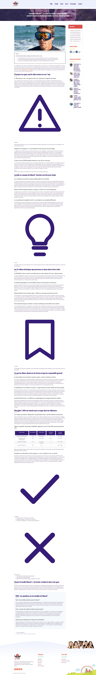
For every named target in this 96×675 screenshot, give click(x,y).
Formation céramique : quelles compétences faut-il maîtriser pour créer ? (77, 98)
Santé (61, 4)
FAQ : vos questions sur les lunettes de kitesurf (75, 41)
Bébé (51, 4)
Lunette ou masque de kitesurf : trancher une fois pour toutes (75, 32)
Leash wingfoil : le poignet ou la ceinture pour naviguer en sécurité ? (77, 106)
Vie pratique (73, 4)
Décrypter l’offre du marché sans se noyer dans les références (75, 37)
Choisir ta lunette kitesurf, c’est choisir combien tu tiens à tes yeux (75, 39)
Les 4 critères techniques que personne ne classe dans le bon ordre (75, 34)
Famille (56, 4)
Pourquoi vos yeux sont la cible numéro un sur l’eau (75, 30)
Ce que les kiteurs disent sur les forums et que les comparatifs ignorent (75, 35)
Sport (66, 4)
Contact (80, 4)
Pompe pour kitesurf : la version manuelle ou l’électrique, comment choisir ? (77, 91)
